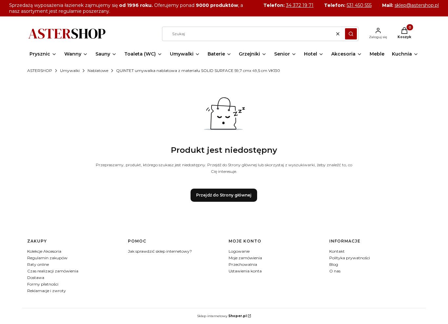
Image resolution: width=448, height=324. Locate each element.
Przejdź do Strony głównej (224, 195)
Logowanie (239, 251)
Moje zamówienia (245, 257)
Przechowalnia (243, 264)
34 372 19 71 (300, 5)
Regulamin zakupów (47, 257)
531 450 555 (359, 5)
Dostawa (35, 277)
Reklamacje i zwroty (46, 290)
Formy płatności (42, 284)
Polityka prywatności (349, 257)
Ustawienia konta (245, 270)
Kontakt (337, 251)
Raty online (38, 264)
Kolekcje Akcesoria (44, 251)
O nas (334, 270)
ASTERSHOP (39, 70)
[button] (351, 33)
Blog (333, 264)
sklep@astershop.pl (417, 5)
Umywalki (70, 70)
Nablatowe (98, 70)
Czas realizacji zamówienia (52, 270)
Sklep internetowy (222, 316)
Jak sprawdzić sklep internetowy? (160, 251)
